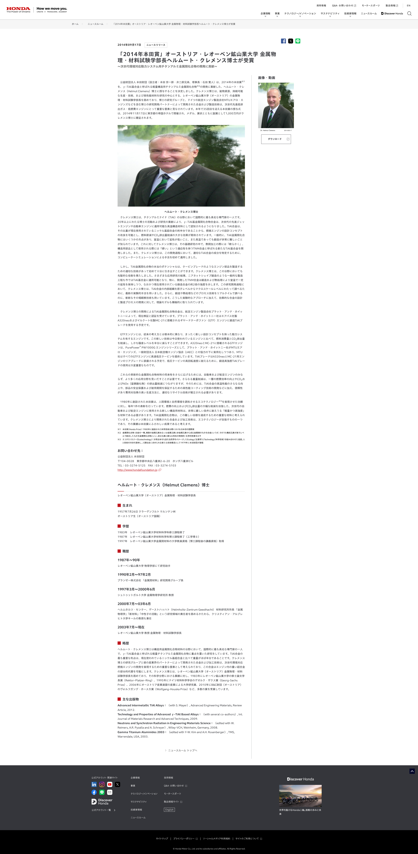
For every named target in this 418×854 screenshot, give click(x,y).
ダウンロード (275, 139)
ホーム (75, 24)
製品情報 (390, 5)
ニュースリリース (155, 45)
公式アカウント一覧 (101, 810)
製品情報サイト (171, 802)
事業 (277, 13)
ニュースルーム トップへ (182, 750)
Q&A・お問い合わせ (342, 5)
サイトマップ (162, 838)
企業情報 (265, 13)
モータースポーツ (371, 5)
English (169, 810)
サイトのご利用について (247, 838)
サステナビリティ (330, 13)
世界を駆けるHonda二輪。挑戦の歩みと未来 (300, 812)
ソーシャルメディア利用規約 (216, 838)
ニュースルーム (369, 13)
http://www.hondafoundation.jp (137, 470)
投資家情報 (350, 13)
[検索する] (409, 13)
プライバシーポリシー (183, 838)
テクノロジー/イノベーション (300, 13)
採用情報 (321, 5)
